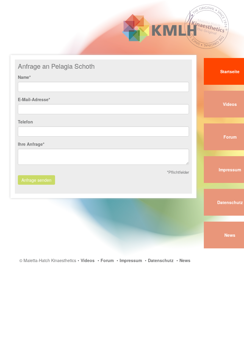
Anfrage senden (36, 180)
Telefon (25, 122)
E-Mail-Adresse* (34, 99)
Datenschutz (160, 260)
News (184, 260)
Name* (24, 77)
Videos (88, 260)
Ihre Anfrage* (31, 144)
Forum (107, 260)
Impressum (131, 260)
